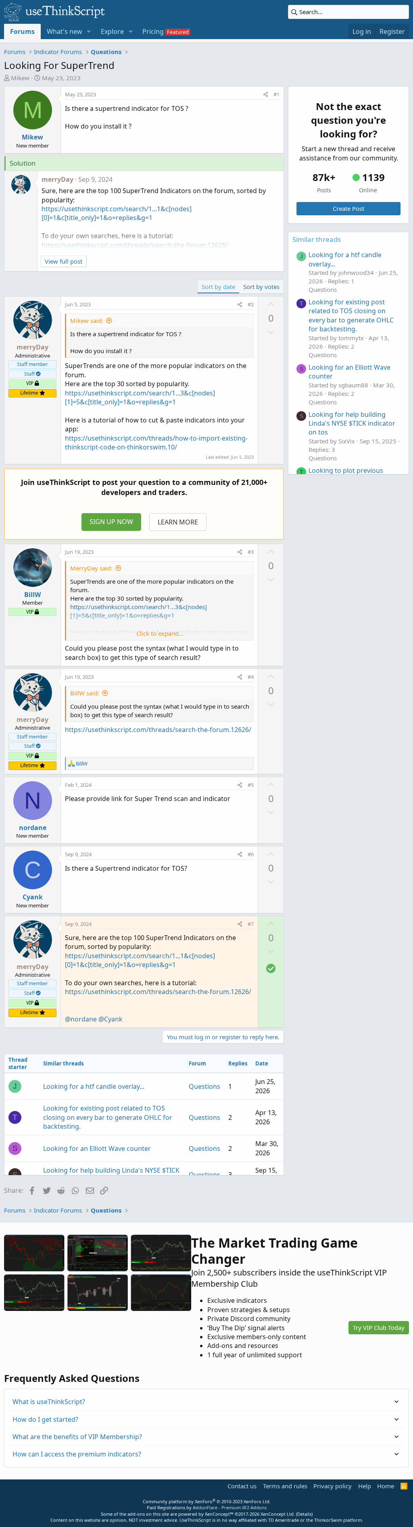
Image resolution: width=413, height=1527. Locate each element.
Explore (112, 31)
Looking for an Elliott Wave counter (97, 1148)
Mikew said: (86, 320)
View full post (63, 261)
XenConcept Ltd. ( (279, 1514)
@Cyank (110, 1019)
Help (364, 1486)
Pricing (153, 31)
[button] (89, 31)
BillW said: (84, 693)
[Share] (266, 94)
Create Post (348, 208)
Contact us (242, 1486)
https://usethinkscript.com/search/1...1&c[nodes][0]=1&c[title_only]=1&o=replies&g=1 (117, 213)
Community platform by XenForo (207, 1501)
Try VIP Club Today (379, 1327)
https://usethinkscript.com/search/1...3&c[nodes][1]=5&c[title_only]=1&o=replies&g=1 (140, 397)
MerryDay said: (91, 568)
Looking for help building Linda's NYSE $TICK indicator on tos (352, 423)
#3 (251, 551)
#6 (251, 854)
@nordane (81, 1019)
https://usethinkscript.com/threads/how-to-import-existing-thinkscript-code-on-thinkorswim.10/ (156, 442)
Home (385, 1486)
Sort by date (218, 287)
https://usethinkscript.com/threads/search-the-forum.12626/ (158, 729)
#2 (251, 304)
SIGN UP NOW (111, 521)
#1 (276, 94)
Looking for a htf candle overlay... (93, 1086)
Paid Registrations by (207, 1507)
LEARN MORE (178, 522)
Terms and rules (285, 1486)
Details (304, 1514)
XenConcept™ (219, 1514)
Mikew (20, 78)
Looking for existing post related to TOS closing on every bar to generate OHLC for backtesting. (107, 1117)
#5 (251, 784)
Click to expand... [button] (160, 633)
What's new (64, 31)
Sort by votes (261, 287)
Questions (204, 1086)
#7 (251, 924)
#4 (251, 676)
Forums (22, 31)
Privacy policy (332, 1486)
